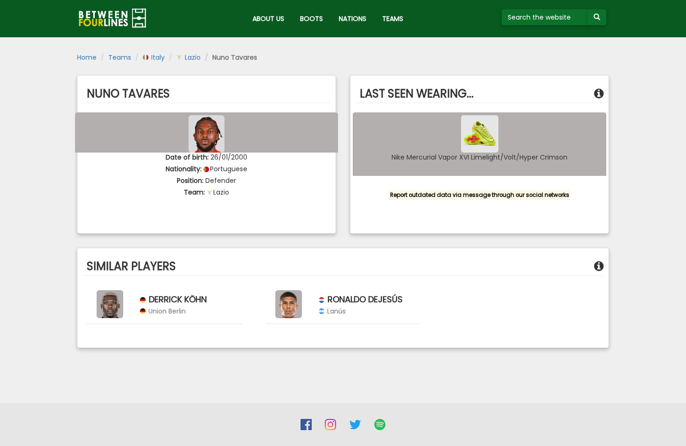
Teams (119, 57)
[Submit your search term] (597, 17)
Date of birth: (187, 157)
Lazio (192, 57)
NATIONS (352, 18)
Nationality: (184, 169)
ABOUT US (268, 18)
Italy (157, 57)
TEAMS (392, 18)
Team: (194, 192)
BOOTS (311, 18)
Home (87, 57)
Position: (190, 180)
